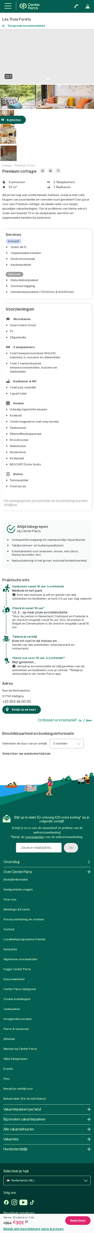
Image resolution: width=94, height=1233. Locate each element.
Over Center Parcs (17, 872)
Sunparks (10, 949)
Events (8, 1068)
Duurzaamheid (13, 979)
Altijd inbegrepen (15, 1059)
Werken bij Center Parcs (20, 1049)
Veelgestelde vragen (18, 889)
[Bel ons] (76, 6)
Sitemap (9, 1039)
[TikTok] (32, 1202)
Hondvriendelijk (15, 1149)
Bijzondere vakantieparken (24, 1119)
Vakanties (11, 1139)
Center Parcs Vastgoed (19, 989)
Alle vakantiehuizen (18, 1129)
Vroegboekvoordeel (17, 1019)
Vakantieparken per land (22, 1109)
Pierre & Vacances (16, 1029)
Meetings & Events (16, 909)
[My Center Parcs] (88, 6)
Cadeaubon (11, 1009)
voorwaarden (34, 837)
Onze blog (11, 862)
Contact (8, 929)
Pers (6, 1078)
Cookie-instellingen (17, 999)
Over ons (9, 899)
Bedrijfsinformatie (15, 879)
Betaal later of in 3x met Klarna (24, 1098)
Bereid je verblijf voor (18, 1088)
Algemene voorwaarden (20, 959)
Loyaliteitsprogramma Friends (24, 939)
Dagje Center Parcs (17, 969)
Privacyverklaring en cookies (23, 919)
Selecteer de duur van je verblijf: (24, 743)
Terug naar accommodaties (26, 25)
